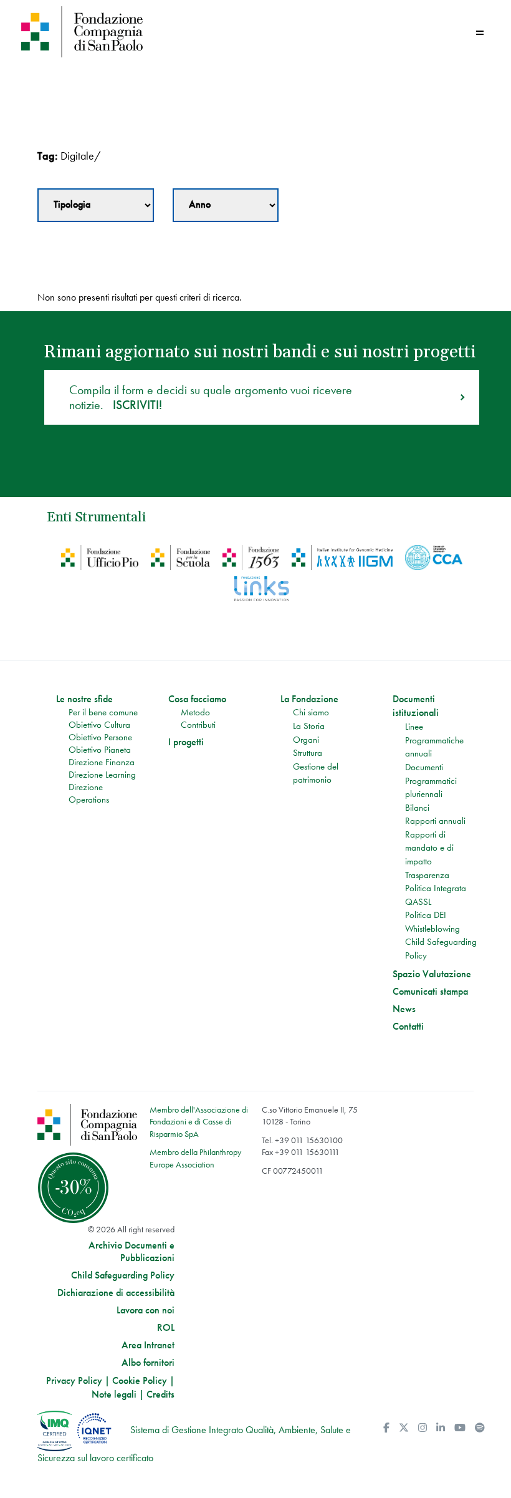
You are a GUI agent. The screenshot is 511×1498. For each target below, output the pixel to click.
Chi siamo (311, 712)
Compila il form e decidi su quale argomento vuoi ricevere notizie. (210, 397)
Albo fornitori (148, 1362)
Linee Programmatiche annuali (434, 740)
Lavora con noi (145, 1310)
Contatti (408, 1026)
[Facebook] (386, 1427)
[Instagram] (422, 1427)
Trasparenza (427, 875)
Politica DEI (425, 915)
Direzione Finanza (102, 762)
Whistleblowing (432, 928)
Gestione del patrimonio (315, 773)
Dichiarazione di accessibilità (115, 1293)
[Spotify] (480, 1427)
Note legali (114, 1394)
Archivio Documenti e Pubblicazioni (131, 1251)
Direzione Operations (89, 793)
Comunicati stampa (430, 991)
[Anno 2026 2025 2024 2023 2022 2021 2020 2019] (226, 205)
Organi (306, 739)
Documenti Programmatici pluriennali (431, 780)
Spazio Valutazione (432, 974)
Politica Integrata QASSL (435, 895)
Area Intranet (148, 1345)
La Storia (309, 726)
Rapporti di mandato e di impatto (429, 847)
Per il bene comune (103, 712)
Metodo (195, 712)
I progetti (186, 742)
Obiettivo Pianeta (100, 749)
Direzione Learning (102, 774)
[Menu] (480, 33)
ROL (165, 1328)
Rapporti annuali (435, 820)
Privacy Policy (74, 1380)
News (404, 1009)
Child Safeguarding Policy (441, 948)
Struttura (307, 753)
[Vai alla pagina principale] (135, 31)
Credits (160, 1394)
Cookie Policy (139, 1380)
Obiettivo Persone (100, 737)
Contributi (198, 724)
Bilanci (417, 807)
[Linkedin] (440, 1427)
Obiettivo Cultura (99, 724)
